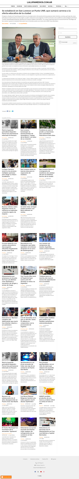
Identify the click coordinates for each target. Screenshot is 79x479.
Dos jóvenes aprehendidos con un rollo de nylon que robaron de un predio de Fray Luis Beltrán (46, 366)
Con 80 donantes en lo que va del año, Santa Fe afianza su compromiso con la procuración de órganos (28, 322)
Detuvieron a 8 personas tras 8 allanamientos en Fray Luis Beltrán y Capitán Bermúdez (47, 431)
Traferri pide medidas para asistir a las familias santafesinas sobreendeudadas (46, 320)
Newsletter (61, 27)
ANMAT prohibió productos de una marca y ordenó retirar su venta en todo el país (47, 399)
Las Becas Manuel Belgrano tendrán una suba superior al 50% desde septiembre (28, 398)
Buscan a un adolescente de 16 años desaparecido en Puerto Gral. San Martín (10, 398)
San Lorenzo (5, 23)
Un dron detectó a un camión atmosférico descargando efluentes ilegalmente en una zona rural (9, 247)
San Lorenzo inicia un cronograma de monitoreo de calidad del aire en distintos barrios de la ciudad (46, 172)
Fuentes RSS (45, 459)
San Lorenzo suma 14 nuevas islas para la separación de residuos (28, 171)
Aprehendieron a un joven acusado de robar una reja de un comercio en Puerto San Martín (28, 366)
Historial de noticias (34, 459)
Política (40, 325)
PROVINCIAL (58, 6)
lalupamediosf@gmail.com (39, 467)
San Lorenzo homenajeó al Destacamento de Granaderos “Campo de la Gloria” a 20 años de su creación (28, 134)
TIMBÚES (13, 6)
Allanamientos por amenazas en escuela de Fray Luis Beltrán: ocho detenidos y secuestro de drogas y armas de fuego (10, 280)
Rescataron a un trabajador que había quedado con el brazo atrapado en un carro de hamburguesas (28, 247)
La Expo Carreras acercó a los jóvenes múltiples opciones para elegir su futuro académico (9, 172)
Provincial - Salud (24, 329)
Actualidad (23, 285)
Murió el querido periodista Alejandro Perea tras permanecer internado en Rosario (10, 132)
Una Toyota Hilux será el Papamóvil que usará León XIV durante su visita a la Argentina (28, 279)
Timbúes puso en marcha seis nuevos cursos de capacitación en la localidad (47, 278)
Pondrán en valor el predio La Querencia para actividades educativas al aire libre (47, 132)
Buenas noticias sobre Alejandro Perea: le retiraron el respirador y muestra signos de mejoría (9, 210)
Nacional (22, 404)
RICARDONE (19, 6)
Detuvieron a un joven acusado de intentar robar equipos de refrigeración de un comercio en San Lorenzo (28, 432)
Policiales (4, 252)
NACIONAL (50, 6)
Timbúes (41, 283)
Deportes (41, 251)
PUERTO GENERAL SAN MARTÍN (31, 6)
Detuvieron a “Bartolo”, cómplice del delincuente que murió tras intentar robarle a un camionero (10, 321)
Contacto (25, 459)
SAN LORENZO (43, 6)
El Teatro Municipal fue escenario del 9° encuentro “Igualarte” (10, 429)
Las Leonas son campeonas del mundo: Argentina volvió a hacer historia (47, 246)
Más (66, 6)
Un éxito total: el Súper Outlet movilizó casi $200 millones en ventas (29, 209)
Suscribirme (67, 37)
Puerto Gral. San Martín (7, 433)
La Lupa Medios (23, 23)
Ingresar (54, 459)
